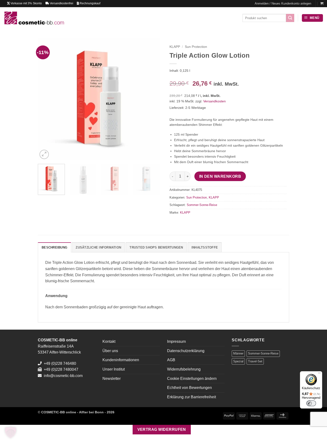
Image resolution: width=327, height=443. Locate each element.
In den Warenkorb (220, 176)
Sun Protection (196, 47)
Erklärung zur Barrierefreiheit (191, 397)
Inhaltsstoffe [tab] (205, 247)
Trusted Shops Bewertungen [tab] (156, 247)
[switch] (311, 403)
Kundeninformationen (120, 360)
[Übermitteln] (290, 18)
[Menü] (319, 374)
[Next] (151, 99)
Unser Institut (113, 369)
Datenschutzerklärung (185, 351)
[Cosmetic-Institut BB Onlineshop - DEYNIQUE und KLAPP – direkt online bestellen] (34, 18)
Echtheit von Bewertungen (189, 388)
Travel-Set (255, 361)
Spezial (238, 361)
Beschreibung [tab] (54, 247)
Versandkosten (214, 101)
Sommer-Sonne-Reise (202, 205)
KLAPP (174, 47)
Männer (238, 353)
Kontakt (108, 341)
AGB (171, 360)
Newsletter (111, 379)
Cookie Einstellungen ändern (192, 379)
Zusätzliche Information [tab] (98, 247)
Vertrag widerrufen (161, 429)
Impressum (176, 341)
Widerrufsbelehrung (184, 369)
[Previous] (46, 99)
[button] (283, 3)
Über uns (110, 351)
